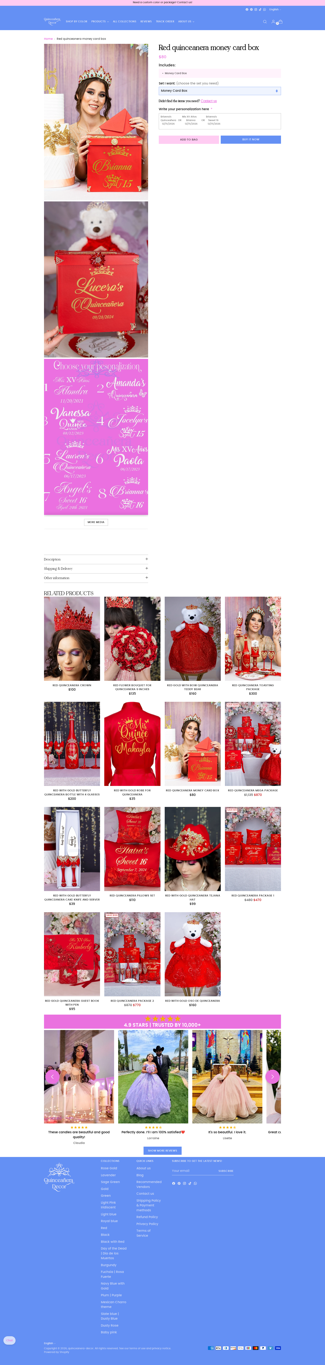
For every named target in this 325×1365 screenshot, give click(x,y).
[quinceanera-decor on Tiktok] (260, 9)
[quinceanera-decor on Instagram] (255, 9)
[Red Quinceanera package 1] (253, 849)
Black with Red (112, 1241)
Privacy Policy (147, 1224)
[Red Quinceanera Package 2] (132, 954)
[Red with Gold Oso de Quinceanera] (193, 954)
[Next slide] (272, 1077)
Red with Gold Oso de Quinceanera (192, 1001)
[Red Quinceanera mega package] (253, 744)
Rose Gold (109, 1168)
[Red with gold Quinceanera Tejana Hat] (193, 849)
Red (104, 1228)
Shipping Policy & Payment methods (148, 1205)
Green (106, 1195)
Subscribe (226, 1171)
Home (48, 39)
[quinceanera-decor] (52, 21)
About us (143, 1168)
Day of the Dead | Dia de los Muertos (114, 1253)
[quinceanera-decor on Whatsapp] (264, 9)
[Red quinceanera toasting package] (253, 639)
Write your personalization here (184, 109)
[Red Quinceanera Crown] (72, 639)
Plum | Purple (111, 1295)
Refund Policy (147, 1217)
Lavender (108, 1175)
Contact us (145, 1193)
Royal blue (109, 1221)
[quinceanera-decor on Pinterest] (251, 9)
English (274, 9)
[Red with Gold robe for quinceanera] (132, 744)
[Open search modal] (265, 21)
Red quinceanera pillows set (132, 895)
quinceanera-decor (80, 1348)
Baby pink (109, 1332)
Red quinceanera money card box (192, 790)
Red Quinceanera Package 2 (132, 1001)
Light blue (108, 1214)
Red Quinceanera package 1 (253, 895)
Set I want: (189, 83)
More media (96, 522)
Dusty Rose (109, 1325)
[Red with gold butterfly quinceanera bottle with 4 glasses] (72, 744)
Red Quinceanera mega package (253, 790)
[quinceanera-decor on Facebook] (246, 9)
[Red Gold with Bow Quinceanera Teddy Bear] (193, 639)
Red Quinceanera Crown (72, 685)
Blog (140, 1175)
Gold (105, 1189)
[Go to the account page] (272, 21)
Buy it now (250, 139)
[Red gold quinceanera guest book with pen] (72, 954)
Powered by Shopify (56, 1352)
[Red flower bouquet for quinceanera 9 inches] (132, 639)
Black (105, 1235)
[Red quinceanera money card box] (193, 744)
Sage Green (110, 1182)
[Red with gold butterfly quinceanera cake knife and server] (72, 849)
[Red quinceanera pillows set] (132, 849)
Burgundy (108, 1265)
